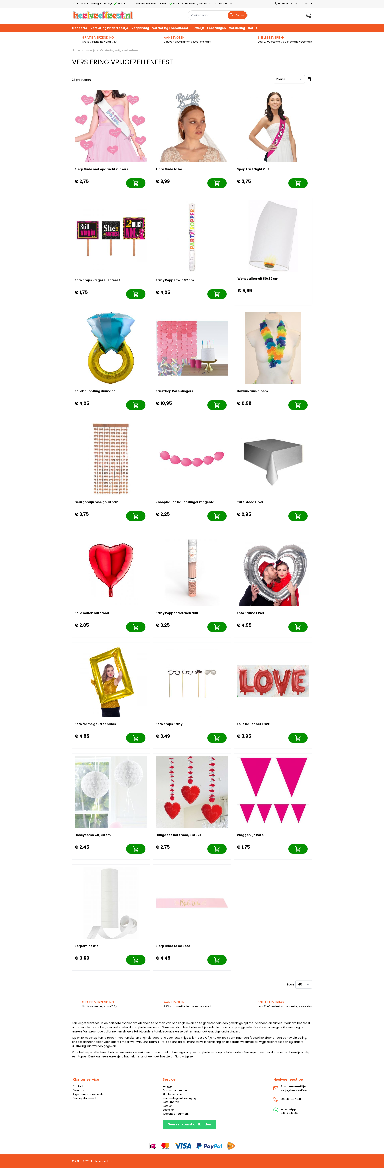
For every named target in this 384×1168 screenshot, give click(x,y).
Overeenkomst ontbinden (189, 1124)
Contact (307, 3)
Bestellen (169, 1110)
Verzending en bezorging (179, 1098)
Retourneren (171, 1102)
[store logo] (103, 15)
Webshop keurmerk (176, 1114)
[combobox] (218, 15)
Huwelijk (90, 50)
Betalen (168, 1106)
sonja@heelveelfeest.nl (296, 1090)
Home (76, 50)
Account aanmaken (175, 1090)
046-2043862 (289, 1113)
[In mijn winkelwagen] (136, 183)
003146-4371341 (291, 1099)
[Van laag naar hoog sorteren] (309, 79)
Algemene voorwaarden (89, 1094)
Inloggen (168, 1086)
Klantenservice (172, 1094)
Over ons (79, 1090)
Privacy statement (84, 1098)
